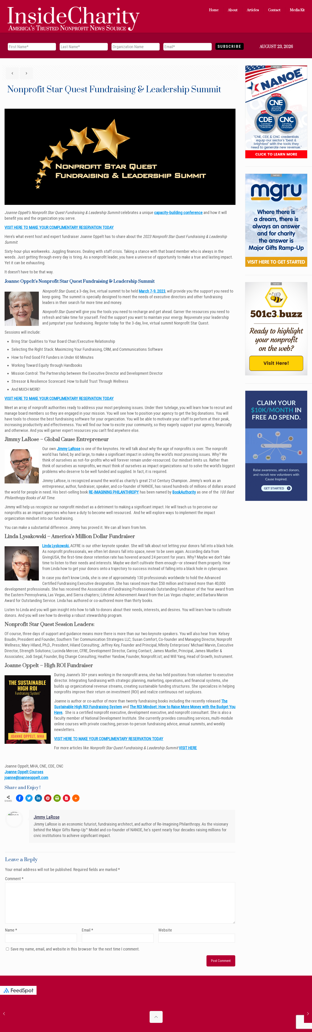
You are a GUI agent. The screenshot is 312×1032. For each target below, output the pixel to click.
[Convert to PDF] (66, 798)
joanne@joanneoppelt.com (26, 777)
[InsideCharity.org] (73, 10)
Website (165, 930)
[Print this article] (57, 798)
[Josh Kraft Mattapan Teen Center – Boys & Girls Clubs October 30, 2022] (308, 1014)
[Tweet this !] (29, 798)
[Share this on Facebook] (19, 798)
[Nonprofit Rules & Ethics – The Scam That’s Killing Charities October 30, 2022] (4, 1014)
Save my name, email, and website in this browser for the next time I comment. (75, 949)
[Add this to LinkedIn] (38, 798)
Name (11, 930)
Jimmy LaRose (68, 448)
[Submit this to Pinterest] (47, 798)
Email (87, 930)
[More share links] (75, 798)
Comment (14, 878)
